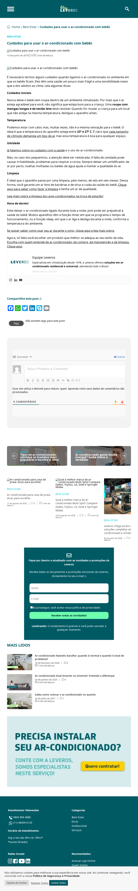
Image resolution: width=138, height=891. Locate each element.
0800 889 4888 (22, 817)
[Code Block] (63, 380)
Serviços (77, 830)
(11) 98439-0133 (22, 822)
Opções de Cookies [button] (17, 882)
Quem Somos (80, 865)
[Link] (68, 380)
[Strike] (42, 380)
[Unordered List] (53, 380)
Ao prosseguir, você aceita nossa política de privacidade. (67, 607)
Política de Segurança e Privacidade (56, 876)
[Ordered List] (47, 380)
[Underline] (37, 380)
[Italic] (32, 380)
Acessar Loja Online (83, 860)
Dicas (75, 821)
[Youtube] (20, 280)
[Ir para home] (68, 9)
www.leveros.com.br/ (45, 271)
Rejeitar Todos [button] (39, 883)
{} (73, 380)
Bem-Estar (30, 27)
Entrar (121, 357)
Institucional (79, 826)
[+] (78, 380)
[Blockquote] (58, 380)
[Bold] (27, 380)
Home (16, 27)
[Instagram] (10, 280)
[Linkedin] (15, 280)
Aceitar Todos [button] (58, 882)
